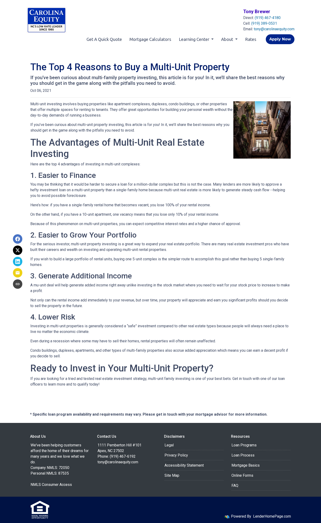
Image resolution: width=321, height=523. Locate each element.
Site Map (171, 475)
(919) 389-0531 (264, 23)
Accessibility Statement (184, 465)
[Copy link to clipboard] (17, 284)
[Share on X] (17, 250)
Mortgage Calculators (150, 39)
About (227, 39)
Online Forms (242, 475)
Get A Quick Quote (104, 39)
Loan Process (242, 455)
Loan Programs (244, 445)
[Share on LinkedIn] (17, 261)
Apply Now (280, 39)
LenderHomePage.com (272, 516)
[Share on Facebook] (17, 239)
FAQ (234, 485)
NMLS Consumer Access (51, 484)
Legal (169, 445)
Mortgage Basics (245, 465)
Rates (250, 39)
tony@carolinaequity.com (274, 29)
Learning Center (194, 39)
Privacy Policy (176, 455)
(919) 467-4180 (268, 18)
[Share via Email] (17, 272)
